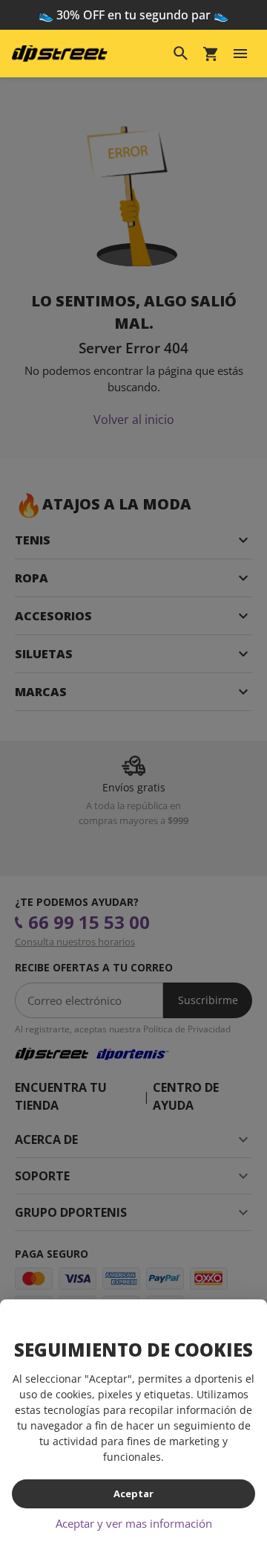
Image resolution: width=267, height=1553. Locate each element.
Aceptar (133, 1493)
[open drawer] (240, 53)
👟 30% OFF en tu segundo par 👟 (133, 15)
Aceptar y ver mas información (134, 1523)
